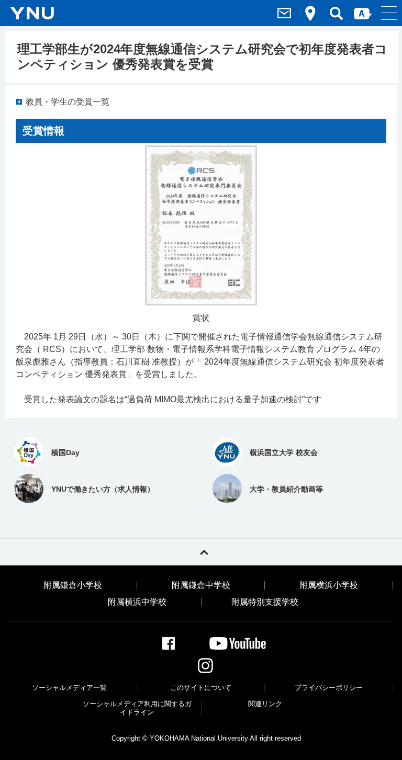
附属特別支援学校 (264, 602)
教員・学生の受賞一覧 (67, 101)
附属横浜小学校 (328, 585)
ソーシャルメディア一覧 (69, 687)
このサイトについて (200, 687)
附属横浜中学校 (137, 602)
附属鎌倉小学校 (72, 585)
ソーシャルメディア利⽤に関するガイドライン (137, 708)
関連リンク (265, 704)
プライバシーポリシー (329, 687)
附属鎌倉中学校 (201, 585)
